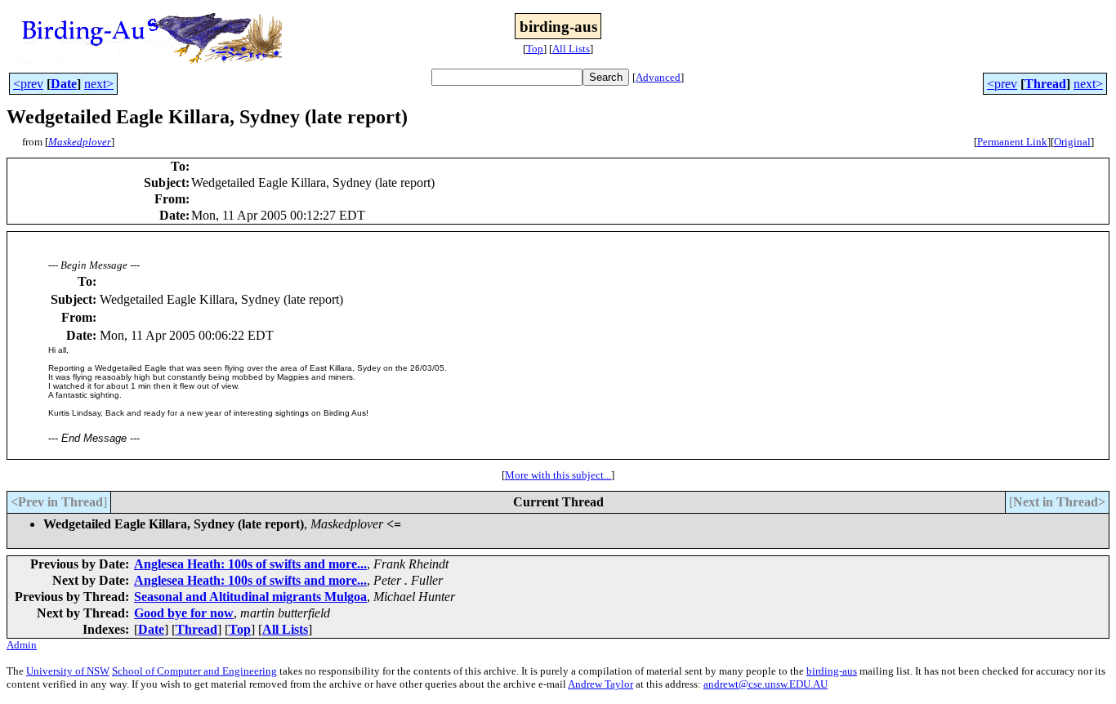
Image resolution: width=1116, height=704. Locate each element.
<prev (28, 84)
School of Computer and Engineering (194, 671)
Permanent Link (1012, 142)
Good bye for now (184, 613)
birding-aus (831, 671)
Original (1072, 142)
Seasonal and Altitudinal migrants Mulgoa (250, 597)
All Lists (571, 48)
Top (534, 48)
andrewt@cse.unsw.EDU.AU (765, 684)
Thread (1045, 84)
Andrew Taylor (600, 684)
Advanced (658, 77)
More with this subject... (558, 475)
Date (64, 84)
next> (99, 84)
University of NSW (67, 671)
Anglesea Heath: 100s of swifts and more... (250, 564)
